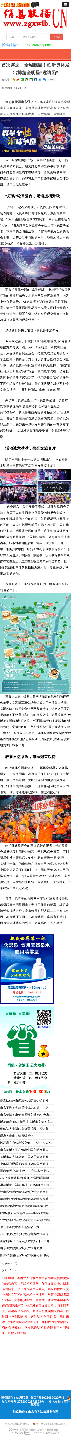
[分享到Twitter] (39, 79)
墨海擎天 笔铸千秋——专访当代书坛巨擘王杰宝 (27, 1171)
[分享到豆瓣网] (31, 79)
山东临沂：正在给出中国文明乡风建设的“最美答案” (27, 1149)
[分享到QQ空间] (13, 79)
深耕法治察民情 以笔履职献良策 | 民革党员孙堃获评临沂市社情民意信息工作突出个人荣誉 (27, 1206)
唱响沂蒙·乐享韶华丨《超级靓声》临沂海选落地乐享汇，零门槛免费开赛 (27, 1185)
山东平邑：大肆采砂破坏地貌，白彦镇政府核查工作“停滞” (27, 1107)
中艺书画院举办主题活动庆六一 (21, 1227)
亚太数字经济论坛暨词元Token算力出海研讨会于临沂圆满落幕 (27, 1220)
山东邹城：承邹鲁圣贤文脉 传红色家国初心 (27, 1114)
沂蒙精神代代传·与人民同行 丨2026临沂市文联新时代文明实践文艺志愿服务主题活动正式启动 (27, 1241)
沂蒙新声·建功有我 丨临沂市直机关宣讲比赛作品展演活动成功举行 (27, 1121)
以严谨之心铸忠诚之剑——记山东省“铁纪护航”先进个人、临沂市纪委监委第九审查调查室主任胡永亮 (27, 1142)
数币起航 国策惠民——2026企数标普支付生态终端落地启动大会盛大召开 (27, 1213)
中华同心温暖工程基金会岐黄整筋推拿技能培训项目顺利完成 (27, 1164)
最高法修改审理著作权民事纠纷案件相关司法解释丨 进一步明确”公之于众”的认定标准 (27, 1100)
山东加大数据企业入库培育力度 (21, 1248)
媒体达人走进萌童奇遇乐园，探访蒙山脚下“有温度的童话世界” (27, 1128)
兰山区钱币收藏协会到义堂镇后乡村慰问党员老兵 (27, 1192)
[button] (65, 4)
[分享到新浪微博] (18, 79)
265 (51, 79)
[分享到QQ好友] (26, 79)
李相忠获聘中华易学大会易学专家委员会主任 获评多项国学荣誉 (27, 1199)
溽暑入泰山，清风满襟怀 (16, 1135)
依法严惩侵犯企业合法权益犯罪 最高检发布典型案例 (27, 1255)
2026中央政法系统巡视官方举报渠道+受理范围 (27, 1234)
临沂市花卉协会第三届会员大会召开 (24, 1157)
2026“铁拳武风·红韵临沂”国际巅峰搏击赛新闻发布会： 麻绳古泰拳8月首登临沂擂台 (27, 1178)
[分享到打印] (44, 79)
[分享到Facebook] (35, 79)
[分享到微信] (22, 79)
